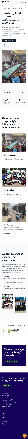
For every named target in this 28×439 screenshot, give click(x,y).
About (3, 413)
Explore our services (8, 40)
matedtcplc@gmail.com (7, 397)
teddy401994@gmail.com (7, 400)
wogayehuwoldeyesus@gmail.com (9, 399)
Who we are (6, 44)
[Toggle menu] (25, 2)
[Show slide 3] (13, 81)
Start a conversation (10, 361)
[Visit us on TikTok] (4, 424)
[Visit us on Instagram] (2, 424)
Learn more (6, 163)
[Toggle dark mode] (22, 2)
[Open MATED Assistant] (25, 436)
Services (3, 415)
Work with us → (6, 385)
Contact (3, 417)
